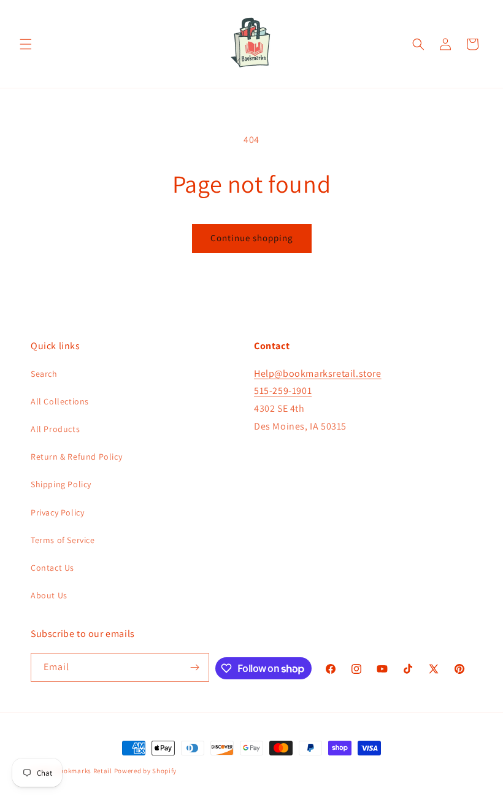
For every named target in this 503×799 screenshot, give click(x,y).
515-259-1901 (283, 390)
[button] (25, 44)
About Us (49, 595)
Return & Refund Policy (76, 456)
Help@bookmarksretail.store (318, 373)
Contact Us (52, 567)
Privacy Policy (57, 512)
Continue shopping (251, 238)
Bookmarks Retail (84, 770)
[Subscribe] (195, 667)
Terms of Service (63, 540)
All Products (55, 428)
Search (44, 373)
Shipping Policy (61, 484)
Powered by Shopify (145, 770)
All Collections (60, 401)
